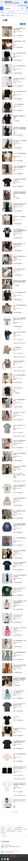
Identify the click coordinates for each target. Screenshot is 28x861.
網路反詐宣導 (3, 832)
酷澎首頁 (3, 15)
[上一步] (7, 812)
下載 (26, 2)
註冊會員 (21, 5)
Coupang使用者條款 (18, 827)
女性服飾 (7, 15)
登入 (19, 5)
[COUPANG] (5, 842)
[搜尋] (25, 12)
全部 (2, 12)
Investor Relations (9, 827)
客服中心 (25, 5)
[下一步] (21, 812)
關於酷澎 (2, 827)
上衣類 (12, 15)
